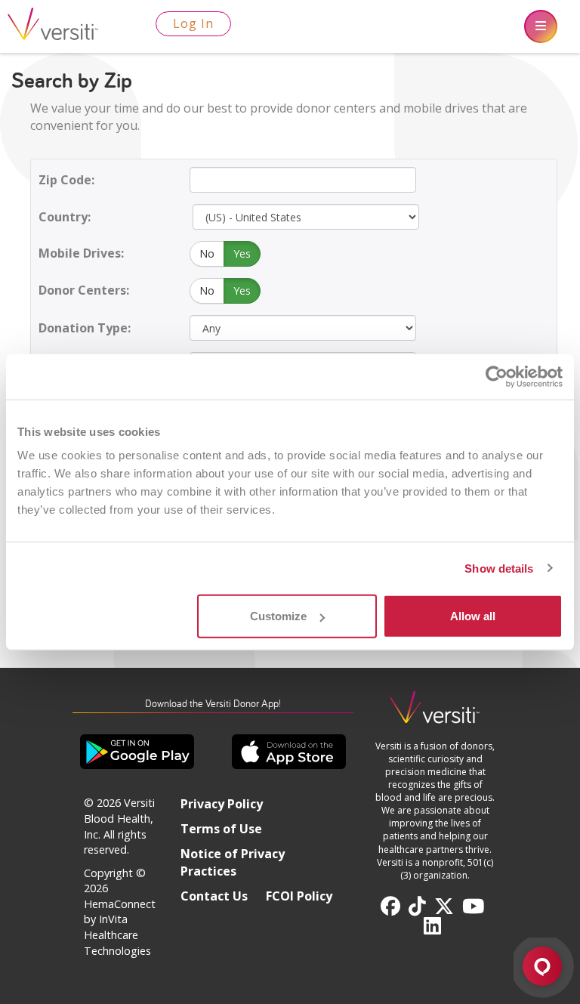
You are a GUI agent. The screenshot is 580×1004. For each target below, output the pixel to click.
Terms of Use (221, 828)
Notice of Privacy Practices (232, 862)
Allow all (472, 616)
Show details (498, 567)
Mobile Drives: (81, 253)
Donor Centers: (84, 290)
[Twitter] (444, 906)
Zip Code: (66, 179)
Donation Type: (85, 328)
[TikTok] (417, 906)
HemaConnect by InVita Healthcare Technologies (120, 927)
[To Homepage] (435, 713)
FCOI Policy (299, 896)
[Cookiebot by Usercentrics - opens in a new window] (496, 376)
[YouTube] (473, 906)
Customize (278, 616)
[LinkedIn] (432, 926)
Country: (65, 217)
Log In (193, 23)
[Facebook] (390, 906)
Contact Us (214, 896)
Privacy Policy (221, 803)
